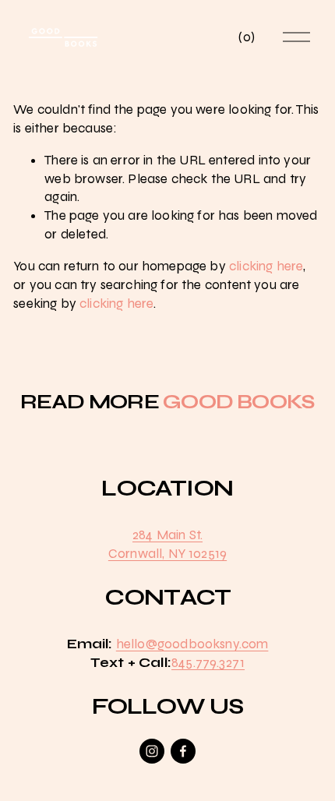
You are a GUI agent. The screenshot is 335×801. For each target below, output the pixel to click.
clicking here (266, 266)
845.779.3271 (208, 663)
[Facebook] (183, 751)
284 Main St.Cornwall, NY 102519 (167, 544)
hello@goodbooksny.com (192, 644)
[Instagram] (151, 751)
